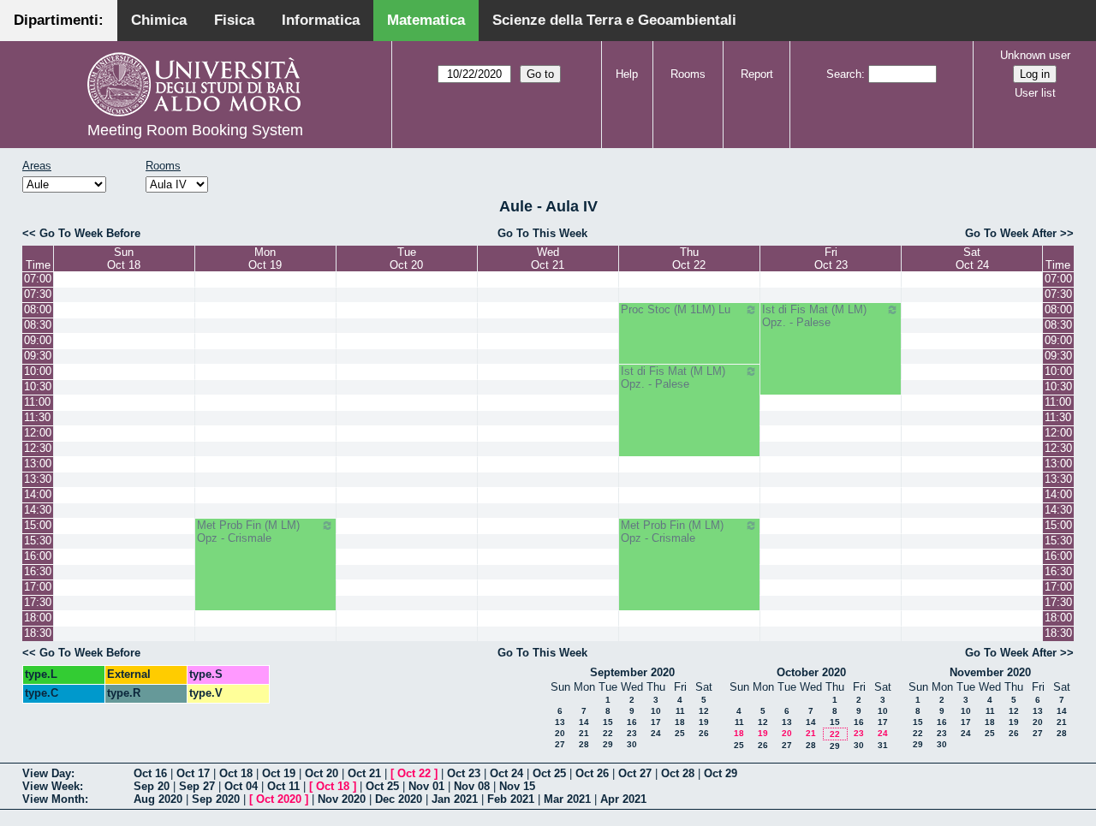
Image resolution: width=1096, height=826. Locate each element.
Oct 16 (150, 773)
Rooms (688, 74)
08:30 (37, 324)
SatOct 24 (972, 258)
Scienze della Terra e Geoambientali (614, 20)
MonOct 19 (265, 258)
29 (608, 744)
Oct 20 (321, 773)
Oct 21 (364, 773)
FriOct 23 (831, 258)
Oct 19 (278, 773)
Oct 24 (506, 773)
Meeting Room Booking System (195, 130)
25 (680, 733)
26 (704, 733)
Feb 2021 (510, 799)
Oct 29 (720, 773)
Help (627, 74)
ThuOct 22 (689, 258)
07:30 (37, 294)
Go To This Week (542, 233)
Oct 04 (241, 786)
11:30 (37, 417)
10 (656, 711)
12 (704, 711)
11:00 (37, 401)
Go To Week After (1011, 233)
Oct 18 (236, 773)
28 (584, 744)
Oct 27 (635, 773)
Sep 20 (152, 786)
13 (560, 722)
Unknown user (1035, 55)
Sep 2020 (216, 799)
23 (632, 733)
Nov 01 (426, 786)
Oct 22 (414, 773)
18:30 (37, 633)
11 (680, 711)
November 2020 (990, 672)
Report (757, 74)
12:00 (37, 432)
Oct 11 (283, 786)
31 (883, 745)
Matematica (426, 20)
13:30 (37, 478)
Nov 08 (472, 786)
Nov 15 (517, 786)
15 (608, 722)
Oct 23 (463, 773)
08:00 (37, 309)
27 (560, 744)
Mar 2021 (567, 799)
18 (680, 722)
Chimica (159, 20)
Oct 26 (592, 773)
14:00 (37, 494)
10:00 (37, 371)
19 (704, 722)
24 (656, 733)
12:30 (37, 448)
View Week (51, 786)
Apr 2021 (623, 799)
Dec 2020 (398, 799)
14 (584, 722)
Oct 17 (193, 773)
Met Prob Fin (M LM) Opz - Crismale (248, 531)
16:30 (37, 571)
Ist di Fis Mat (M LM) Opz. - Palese (814, 316)
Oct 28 (677, 773)
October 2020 (811, 672)
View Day (46, 773)
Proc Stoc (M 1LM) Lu (675, 309)
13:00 (37, 463)
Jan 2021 (455, 799)
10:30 (37, 386)
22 (608, 733)
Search (843, 74)
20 (560, 733)
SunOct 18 (123, 258)
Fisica (234, 20)
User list (1035, 92)
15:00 (37, 525)
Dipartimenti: (59, 20)
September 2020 (632, 672)
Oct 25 (549, 773)
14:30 (37, 509)
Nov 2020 (342, 799)
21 (584, 733)
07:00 (37, 278)
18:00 (37, 617)
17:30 (37, 602)
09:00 (37, 340)
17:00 (37, 586)
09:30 (37, 355)
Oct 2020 (278, 799)
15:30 (37, 540)
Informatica (321, 20)
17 (656, 722)
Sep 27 (197, 786)
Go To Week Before (89, 233)
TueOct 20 (406, 258)
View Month (53, 799)
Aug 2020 (158, 799)
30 (632, 744)
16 (632, 722)
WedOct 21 (547, 258)
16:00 (37, 556)
